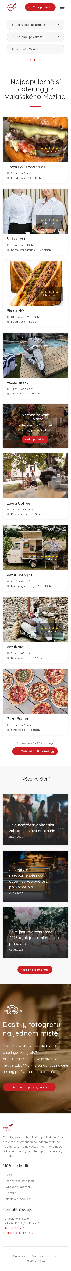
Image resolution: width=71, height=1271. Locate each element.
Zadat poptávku (35, 439)
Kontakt (11, 1193)
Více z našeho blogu (35, 969)
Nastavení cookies (18, 1199)
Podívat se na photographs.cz (29, 1087)
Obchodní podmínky (19, 1187)
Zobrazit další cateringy (37, 751)
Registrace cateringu (20, 1181)
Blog (9, 1175)
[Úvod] (9, 7)
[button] (35, 25)
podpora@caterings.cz (18, 1233)
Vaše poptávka (42, 7)
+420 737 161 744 (13, 1228)
